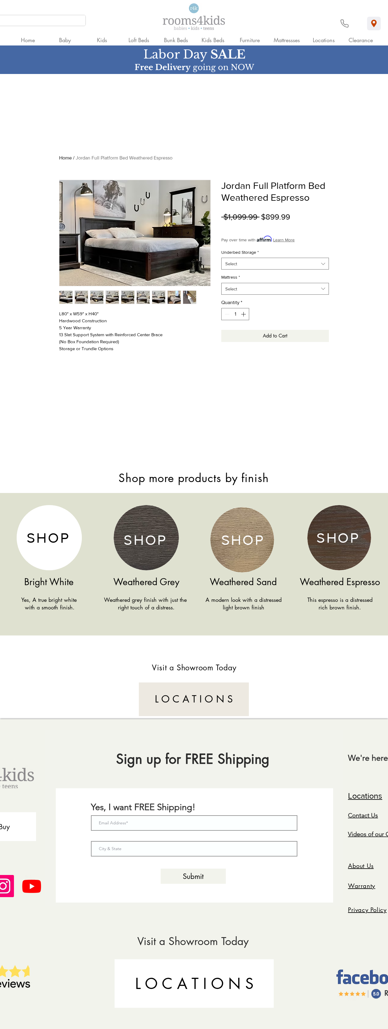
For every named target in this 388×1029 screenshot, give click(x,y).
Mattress (230, 277)
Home (65, 157)
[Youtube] (32, 886)
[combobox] (275, 264)
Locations (365, 795)
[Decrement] (226, 314)
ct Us (371, 815)
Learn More (284, 239)
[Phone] (344, 23)
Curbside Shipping (279, 226)
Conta (356, 815)
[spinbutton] (235, 314)
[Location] (374, 23)
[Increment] (244, 314)
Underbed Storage (240, 252)
